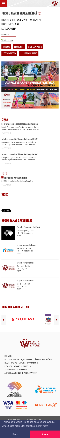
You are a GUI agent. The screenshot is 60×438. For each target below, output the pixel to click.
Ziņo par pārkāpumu (12, 419)
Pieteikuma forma (9, 53)
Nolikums (6, 47)
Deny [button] (15, 434)
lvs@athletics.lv (22, 366)
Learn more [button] (42, 426)
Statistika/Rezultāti (29, 53)
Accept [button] (45, 434)
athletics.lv (8, 40)
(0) (39, 13)
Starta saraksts (35, 47)
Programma (18, 47)
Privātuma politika (34, 419)
